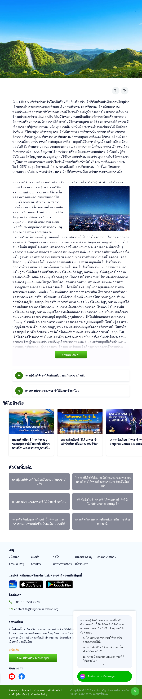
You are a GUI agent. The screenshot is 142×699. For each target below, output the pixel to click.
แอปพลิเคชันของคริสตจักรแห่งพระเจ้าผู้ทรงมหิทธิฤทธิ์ (45, 575)
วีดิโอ (56, 557)
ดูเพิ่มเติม (14, 650)
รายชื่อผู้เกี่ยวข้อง (18, 694)
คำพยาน (36, 564)
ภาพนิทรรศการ (62, 564)
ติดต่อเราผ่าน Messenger (101, 676)
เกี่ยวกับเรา (81, 564)
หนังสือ (35, 557)
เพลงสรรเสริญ (83, 557)
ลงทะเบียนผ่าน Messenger (33, 658)
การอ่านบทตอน (106, 557)
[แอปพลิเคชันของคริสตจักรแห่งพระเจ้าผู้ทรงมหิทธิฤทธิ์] (13, 584)
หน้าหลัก (14, 557)
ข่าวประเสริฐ (16, 564)
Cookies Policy (39, 694)
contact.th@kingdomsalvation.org (36, 609)
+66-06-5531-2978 (27, 602)
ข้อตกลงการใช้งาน (19, 690)
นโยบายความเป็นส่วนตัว (46, 690)
